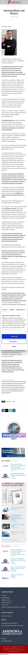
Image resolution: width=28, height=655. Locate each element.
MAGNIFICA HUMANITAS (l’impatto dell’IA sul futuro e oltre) (18, 475)
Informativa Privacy (6, 602)
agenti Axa (8, 401)
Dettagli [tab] (12, 309)
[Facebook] (3, 410)
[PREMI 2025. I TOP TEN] (6, 534)
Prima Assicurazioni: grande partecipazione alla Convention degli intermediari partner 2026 (18, 466)
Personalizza (13, 341)
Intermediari (8, 5)
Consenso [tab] (4, 309)
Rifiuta (14, 346)
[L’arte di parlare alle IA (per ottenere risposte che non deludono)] (5, 568)
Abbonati (4, 638)
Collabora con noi (6, 600)
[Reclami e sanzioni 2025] (6, 509)
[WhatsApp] (10, 410)
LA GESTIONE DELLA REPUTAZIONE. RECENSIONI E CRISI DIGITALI (16, 517)
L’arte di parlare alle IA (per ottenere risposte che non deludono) (18, 568)
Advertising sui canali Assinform (9, 623)
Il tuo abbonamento (7, 641)
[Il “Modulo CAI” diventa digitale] (6, 526)
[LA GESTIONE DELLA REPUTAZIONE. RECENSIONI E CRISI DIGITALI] (6, 517)
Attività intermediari (17, 5)
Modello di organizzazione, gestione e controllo (14, 607)
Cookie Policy (5, 604)
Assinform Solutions (7, 616)
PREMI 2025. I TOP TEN (17, 532)
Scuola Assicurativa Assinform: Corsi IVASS (12, 625)
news (14, 401)
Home (3, 5)
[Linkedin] (13, 410)
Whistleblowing (5, 597)
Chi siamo (4, 595)
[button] (2, 2)
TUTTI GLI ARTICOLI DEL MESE (10, 540)
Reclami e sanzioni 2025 (17, 507)
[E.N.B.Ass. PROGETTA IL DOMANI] (5, 576)
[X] (6, 410)
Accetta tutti (14, 336)
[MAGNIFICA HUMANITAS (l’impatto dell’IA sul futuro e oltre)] (5, 475)
